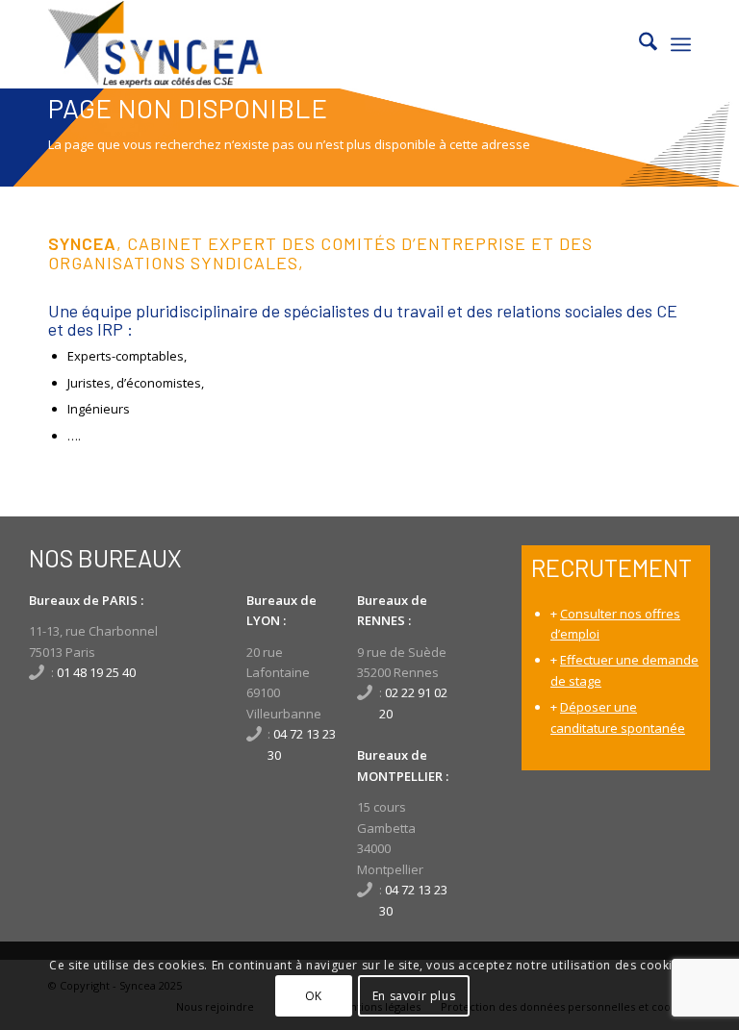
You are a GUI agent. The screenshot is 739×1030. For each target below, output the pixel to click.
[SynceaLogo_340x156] (155, 44)
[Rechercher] (638, 44)
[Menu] (681, 44)
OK (313, 996)
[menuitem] (638, 44)
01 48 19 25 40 (96, 672)
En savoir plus (413, 996)
